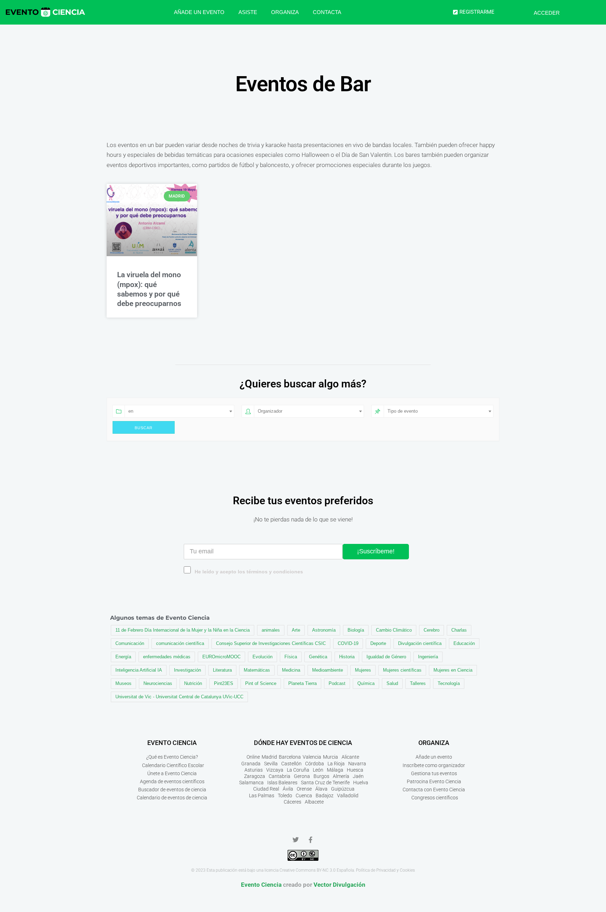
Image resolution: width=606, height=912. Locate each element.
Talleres (418, 683)
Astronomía (324, 630)
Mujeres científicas (402, 670)
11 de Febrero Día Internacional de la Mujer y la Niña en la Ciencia (182, 630)
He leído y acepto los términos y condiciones (249, 571)
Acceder (547, 13)
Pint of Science (260, 683)
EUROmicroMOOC (221, 656)
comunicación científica (180, 643)
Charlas (459, 630)
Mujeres (363, 670)
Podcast (337, 683)
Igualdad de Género (386, 656)
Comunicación (129, 643)
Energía (123, 656)
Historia (347, 656)
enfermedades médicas (166, 656)
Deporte (378, 643)
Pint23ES (223, 683)
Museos (123, 683)
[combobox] (179, 411)
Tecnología (449, 683)
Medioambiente (327, 670)
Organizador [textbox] (270, 411)
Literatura (222, 670)
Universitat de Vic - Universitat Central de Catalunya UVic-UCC (179, 696)
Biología (356, 630)
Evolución (262, 656)
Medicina (291, 670)
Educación (464, 643)
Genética (318, 656)
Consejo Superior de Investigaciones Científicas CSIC (271, 643)
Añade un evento (199, 12)
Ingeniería (428, 656)
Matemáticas (257, 670)
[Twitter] (295, 840)
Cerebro (431, 630)
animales (271, 630)
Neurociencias (157, 683)
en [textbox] (130, 411)
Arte (296, 630)
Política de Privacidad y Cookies (385, 870)
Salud (392, 683)
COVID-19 (348, 643)
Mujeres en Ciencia (452, 670)
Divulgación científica (420, 643)
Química (366, 683)
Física (290, 656)
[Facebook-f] (310, 840)
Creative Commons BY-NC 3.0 (308, 870)
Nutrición (193, 683)
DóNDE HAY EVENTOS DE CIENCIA (303, 742)
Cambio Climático (394, 630)
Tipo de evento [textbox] (403, 411)
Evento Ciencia (261, 884)
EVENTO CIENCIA (172, 742)
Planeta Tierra (302, 683)
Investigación (187, 670)
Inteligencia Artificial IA (138, 670)
